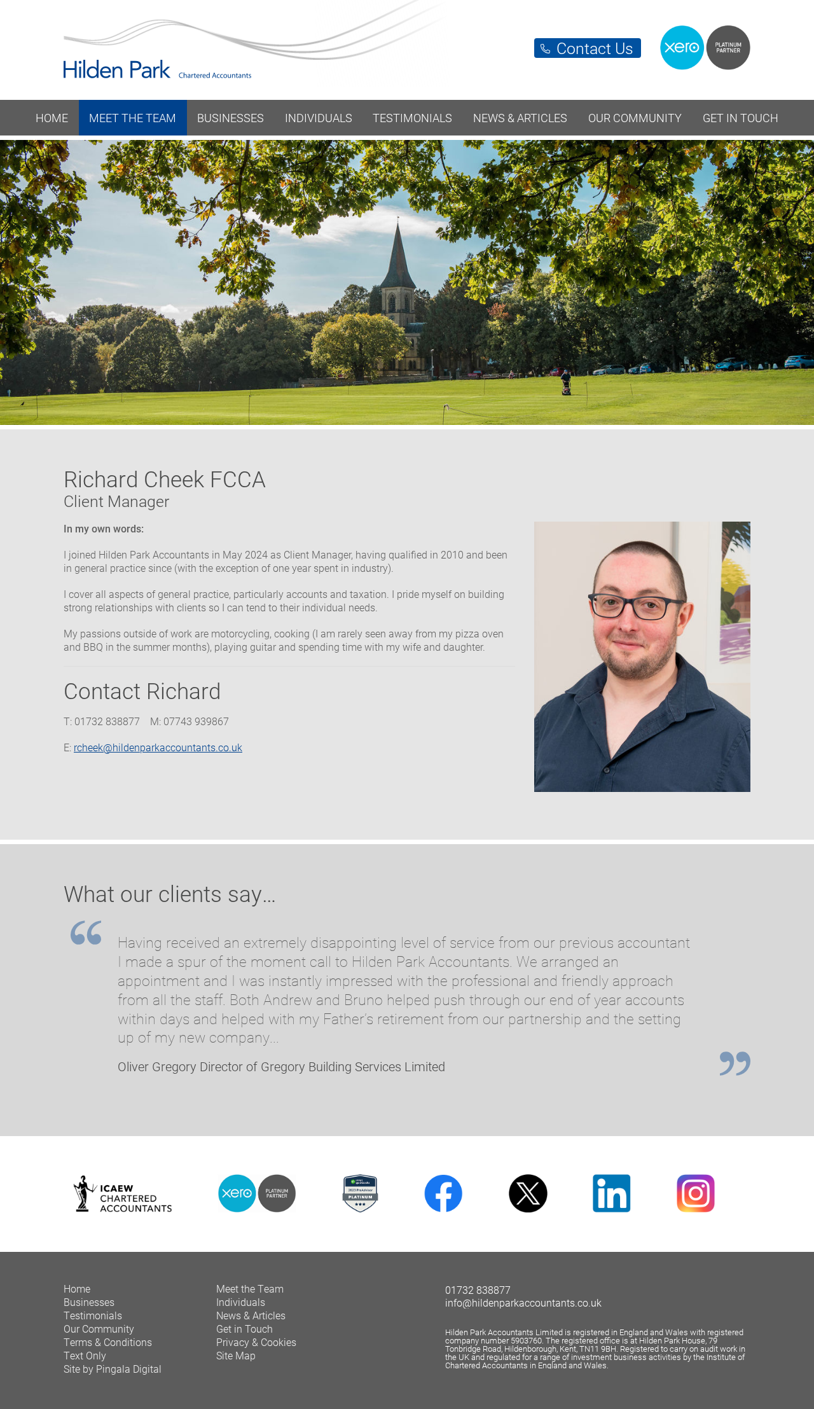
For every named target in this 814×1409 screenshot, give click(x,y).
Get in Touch (740, 117)
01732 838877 (478, 1290)
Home (52, 117)
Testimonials (412, 117)
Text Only (85, 1355)
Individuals (318, 117)
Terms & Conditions (108, 1342)
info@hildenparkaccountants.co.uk (523, 1302)
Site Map (236, 1355)
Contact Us (594, 48)
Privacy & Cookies (256, 1342)
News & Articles (520, 117)
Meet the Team (132, 117)
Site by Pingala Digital (113, 1368)
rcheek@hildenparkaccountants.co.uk (158, 747)
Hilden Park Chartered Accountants (407, 43)
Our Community (635, 117)
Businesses (230, 117)
